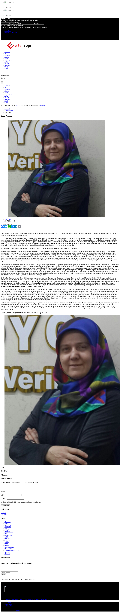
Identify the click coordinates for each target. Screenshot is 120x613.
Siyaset (6, 63)
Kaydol (3, 574)
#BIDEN (7, 538)
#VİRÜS (7, 530)
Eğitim (6, 58)
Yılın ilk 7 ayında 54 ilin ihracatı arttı (12, 26)
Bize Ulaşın (7, 31)
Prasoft (18, 610)
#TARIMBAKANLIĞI (11, 550)
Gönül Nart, (8, 219)
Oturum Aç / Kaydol (10, 32)
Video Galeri (27, 599)
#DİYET (7, 554)
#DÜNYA (7, 533)
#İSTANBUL (8, 549)
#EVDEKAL (8, 532)
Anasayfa (7, 109)
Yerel (6, 67)
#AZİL (6, 542)
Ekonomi (7, 55)
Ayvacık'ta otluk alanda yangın (10, 22)
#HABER (7, 522)
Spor (5, 53)
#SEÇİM (7, 540)
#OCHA (7, 523)
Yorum (3, 492)
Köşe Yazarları (8, 110)
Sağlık (6, 62)
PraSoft (17, 106)
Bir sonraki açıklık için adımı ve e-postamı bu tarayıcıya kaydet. (22, 502)
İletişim (34, 599)
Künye (47, 599)
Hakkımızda (14, 599)
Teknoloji (7, 65)
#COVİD (7, 528)
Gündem (7, 52)
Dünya (6, 57)
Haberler (20, 599)
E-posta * (3, 498)
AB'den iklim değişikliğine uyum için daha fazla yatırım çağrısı (20, 20)
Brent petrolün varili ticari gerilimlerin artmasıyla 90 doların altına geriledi (24, 27)
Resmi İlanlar (8, 60)
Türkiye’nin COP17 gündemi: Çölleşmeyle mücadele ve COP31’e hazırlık (22, 24)
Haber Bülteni (8, 606)
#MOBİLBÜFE (9, 547)
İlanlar (51, 599)
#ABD (6, 537)
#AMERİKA (8, 535)
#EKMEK (7, 545)
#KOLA (7, 552)
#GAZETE (7, 525)
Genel (6, 68)
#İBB (6, 543)
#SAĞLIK (7, 527)
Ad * (2, 495)
